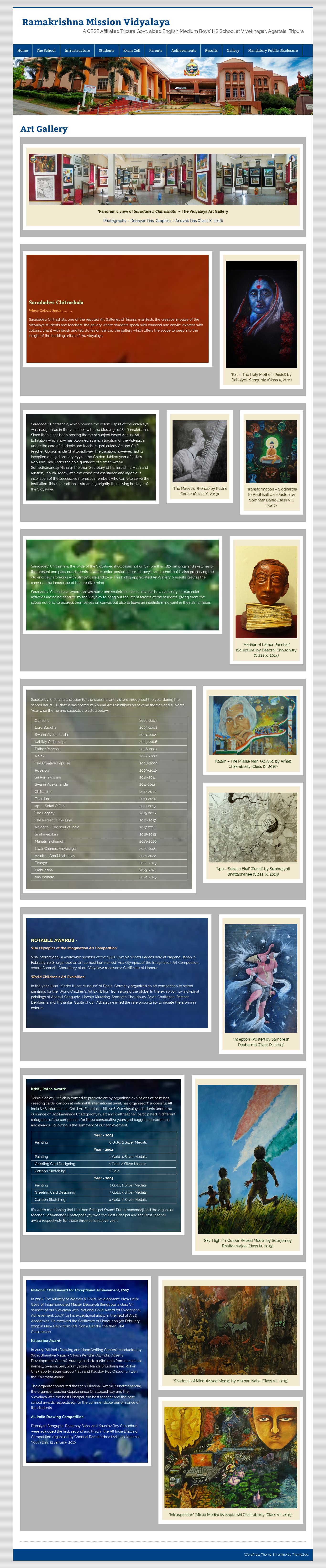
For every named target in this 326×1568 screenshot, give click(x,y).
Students (106, 50)
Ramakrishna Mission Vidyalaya (96, 21)
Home (22, 50)
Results (211, 50)
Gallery (233, 50)
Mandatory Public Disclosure (273, 50)
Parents (155, 50)
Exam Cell (131, 50)
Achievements (183, 50)
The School (46, 50)
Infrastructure (77, 50)
